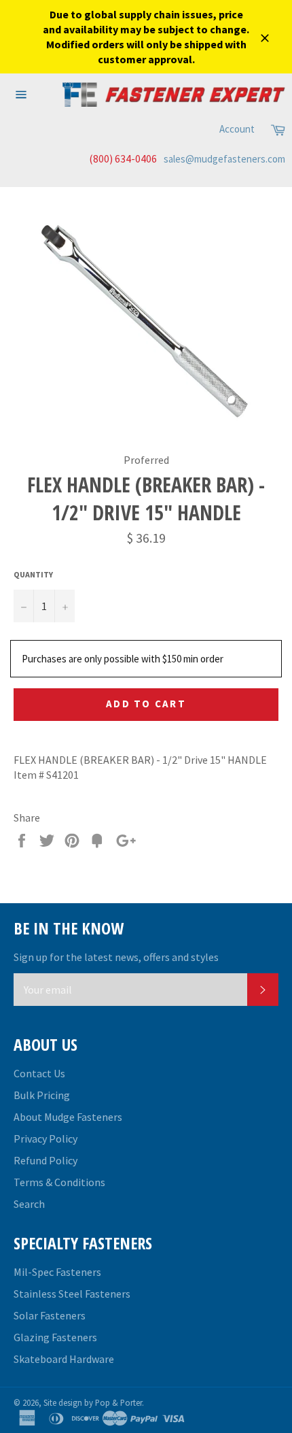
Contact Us (39, 1073)
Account (237, 128)
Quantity (33, 574)
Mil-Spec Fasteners (57, 1272)
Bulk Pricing (42, 1095)
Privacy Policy (45, 1138)
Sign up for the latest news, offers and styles (116, 957)
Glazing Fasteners (55, 1337)
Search (29, 1204)
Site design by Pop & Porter (92, 1402)
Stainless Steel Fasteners (72, 1293)
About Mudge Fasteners (68, 1117)
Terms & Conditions (59, 1182)
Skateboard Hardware (64, 1359)
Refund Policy (45, 1160)
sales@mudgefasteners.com (224, 158)
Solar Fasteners (50, 1315)
